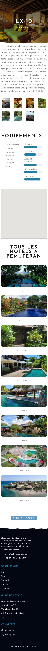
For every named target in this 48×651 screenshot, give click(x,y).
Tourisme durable (10, 609)
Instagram (10, 634)
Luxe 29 (24, 441)
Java (3, 576)
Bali (3, 572)
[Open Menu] (43, 4)
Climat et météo (9, 605)
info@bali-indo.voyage (14, 554)
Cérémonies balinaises (12, 613)
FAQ (3, 617)
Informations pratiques (13, 601)
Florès (4, 584)
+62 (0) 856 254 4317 (13, 558)
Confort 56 (24, 321)
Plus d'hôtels (24, 518)
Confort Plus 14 (24, 351)
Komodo (5, 588)
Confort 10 (24, 291)
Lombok (5, 580)
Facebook (10, 630)
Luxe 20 (24, 411)
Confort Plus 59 (24, 381)
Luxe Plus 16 (24, 501)
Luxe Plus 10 (24, 471)
